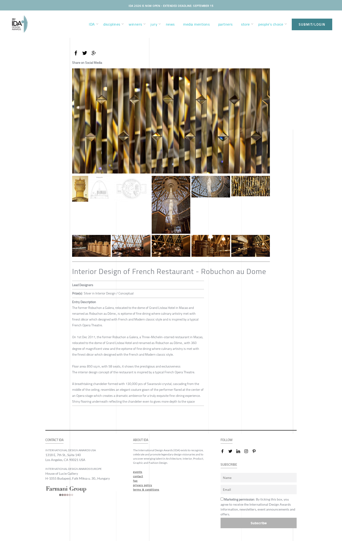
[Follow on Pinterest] (256, 451)
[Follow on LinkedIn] (240, 451)
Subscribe (259, 523)
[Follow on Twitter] (232, 451)
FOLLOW (226, 439)
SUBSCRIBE (229, 464)
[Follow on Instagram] (248, 451)
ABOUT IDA (140, 439)
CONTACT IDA (54, 439)
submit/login (312, 24)
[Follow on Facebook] (224, 451)
